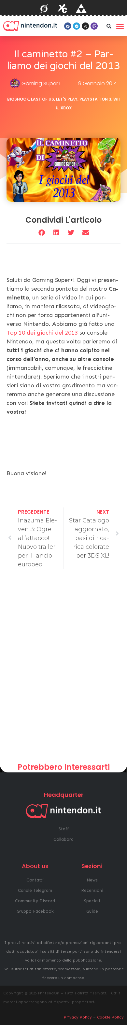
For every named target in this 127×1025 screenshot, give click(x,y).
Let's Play (67, 99)
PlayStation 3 (95, 99)
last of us (42, 99)
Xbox (66, 108)
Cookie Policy (110, 1017)
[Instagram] (85, 26)
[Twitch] (94, 26)
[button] (109, 26)
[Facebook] (67, 26)
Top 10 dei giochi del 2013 (42, 332)
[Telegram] (76, 26)
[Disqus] (63, 668)
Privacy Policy (78, 1017)
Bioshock (18, 99)
